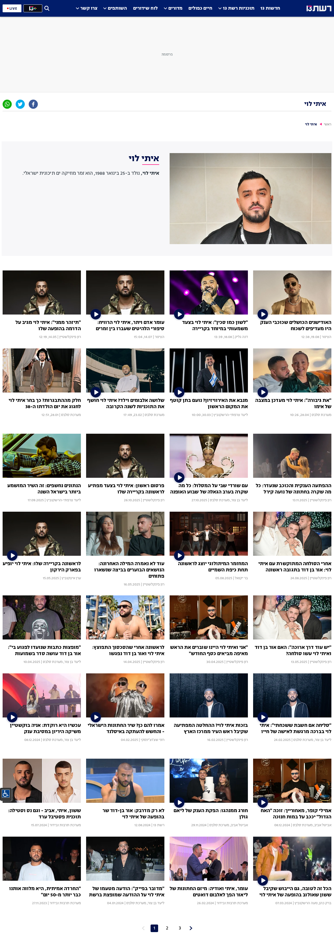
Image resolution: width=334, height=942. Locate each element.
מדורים (175, 8)
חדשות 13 (270, 8)
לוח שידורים (145, 8)
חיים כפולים (200, 8)
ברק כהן (325, 903)
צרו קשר (88, 8)
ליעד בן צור (239, 500)
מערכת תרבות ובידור (65, 825)
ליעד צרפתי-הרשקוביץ (230, 415)
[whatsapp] (7, 104)
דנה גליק (241, 337)
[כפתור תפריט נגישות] (6, 794)
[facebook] (33, 104)
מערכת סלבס (321, 415)
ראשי (327, 124)
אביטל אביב (322, 825)
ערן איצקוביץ (71, 578)
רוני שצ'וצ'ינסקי (152, 740)
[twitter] (20, 104)
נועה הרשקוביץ (306, 903)
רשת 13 (158, 825)
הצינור (326, 337)
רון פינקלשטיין (70, 337)
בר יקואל (241, 578)
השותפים (117, 8)
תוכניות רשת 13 (238, 8)
